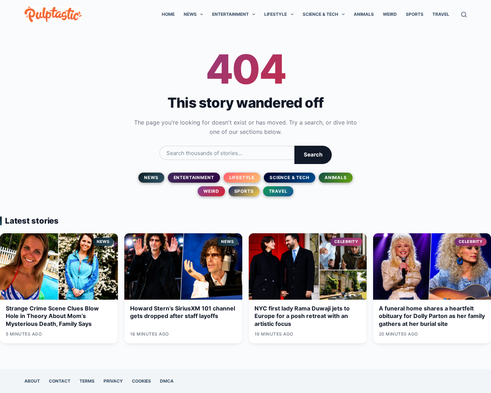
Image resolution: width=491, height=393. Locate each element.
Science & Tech (320, 14)
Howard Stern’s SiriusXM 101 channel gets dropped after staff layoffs (182, 312)
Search (313, 154)
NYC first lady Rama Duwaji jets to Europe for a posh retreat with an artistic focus (302, 316)
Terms (87, 381)
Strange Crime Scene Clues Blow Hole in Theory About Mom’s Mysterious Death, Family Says (52, 316)
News (190, 14)
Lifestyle (275, 14)
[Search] (464, 14)
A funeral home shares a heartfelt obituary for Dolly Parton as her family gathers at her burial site (432, 316)
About (32, 381)
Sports (414, 14)
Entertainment (230, 14)
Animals (364, 14)
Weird (390, 14)
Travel (440, 14)
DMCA (167, 381)
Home (168, 14)
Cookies (141, 381)
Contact (59, 381)
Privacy (113, 381)
